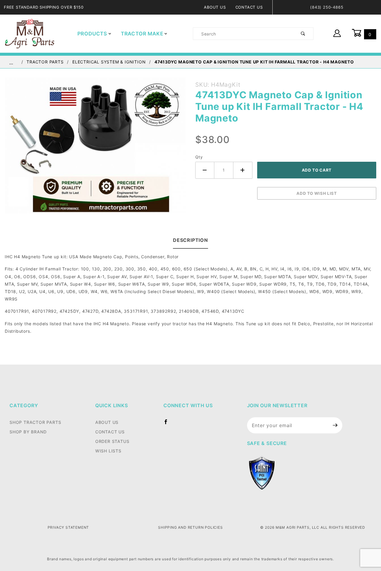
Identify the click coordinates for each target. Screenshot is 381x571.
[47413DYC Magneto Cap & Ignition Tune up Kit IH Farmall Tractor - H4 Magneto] (95, 149)
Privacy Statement (68, 527)
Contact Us (249, 7)
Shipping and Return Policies (190, 527)
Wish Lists (108, 450)
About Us (215, 7)
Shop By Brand (28, 431)
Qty (199, 157)
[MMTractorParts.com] (29, 33)
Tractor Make (142, 34)
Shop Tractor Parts (35, 422)
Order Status (112, 441)
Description (190, 240)
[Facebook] (168, 424)
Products (92, 34)
